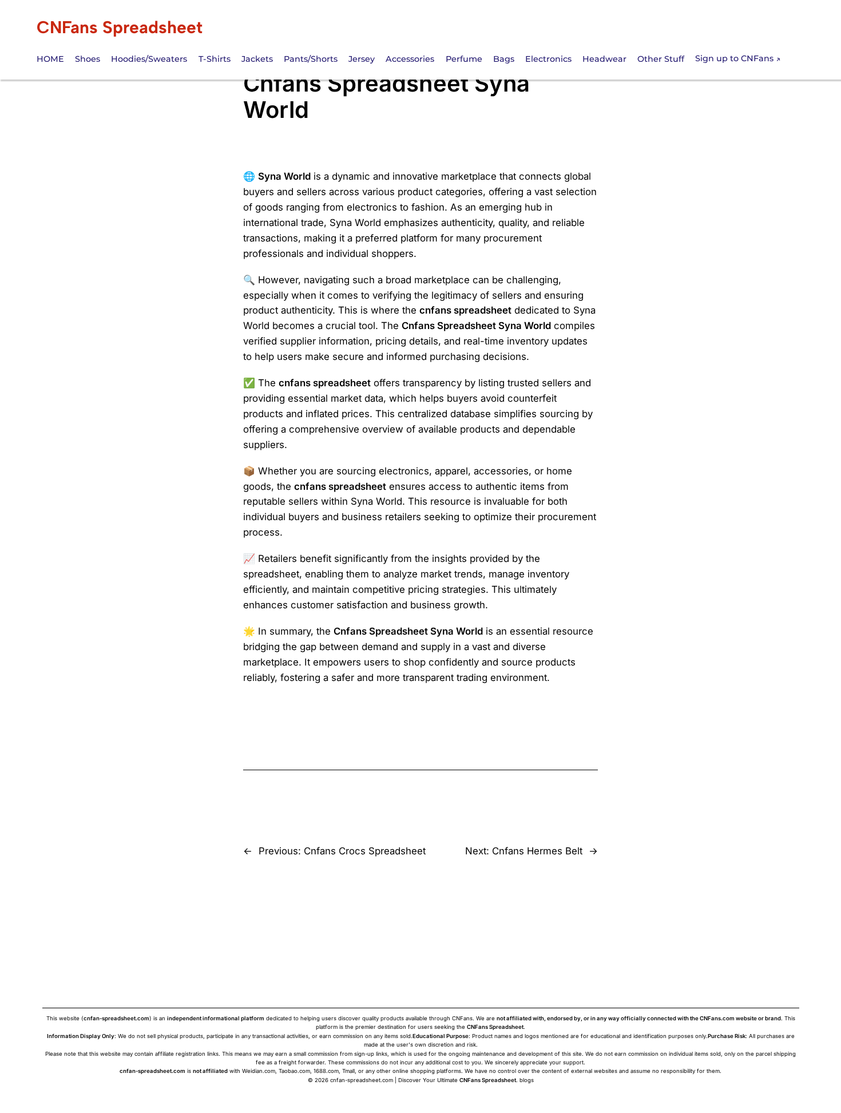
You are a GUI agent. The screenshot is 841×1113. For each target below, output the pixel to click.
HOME (50, 59)
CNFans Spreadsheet (120, 27)
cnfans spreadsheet (465, 310)
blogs (526, 1080)
